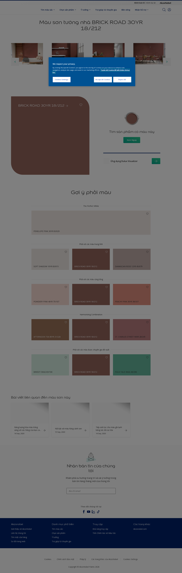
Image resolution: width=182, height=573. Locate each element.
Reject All (122, 80)
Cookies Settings (61, 80)
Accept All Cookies (103, 80)
